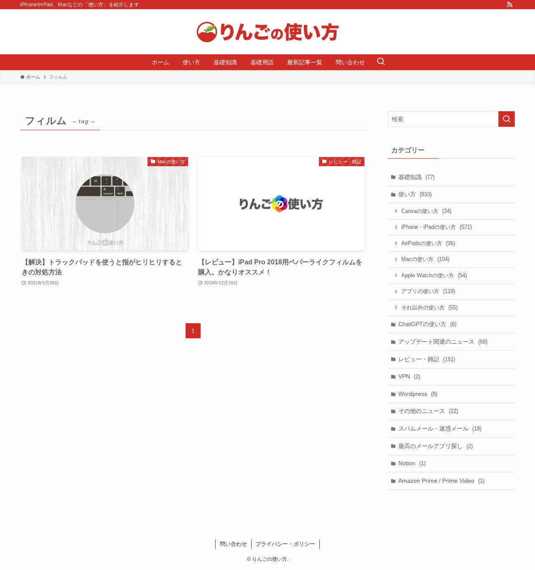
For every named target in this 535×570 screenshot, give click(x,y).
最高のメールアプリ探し (435, 446)
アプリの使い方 (428, 291)
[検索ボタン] (381, 62)
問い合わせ (233, 544)
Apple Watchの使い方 (434, 275)
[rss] (509, 4)
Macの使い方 (425, 259)
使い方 (415, 194)
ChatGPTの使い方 (427, 324)
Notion (411, 463)
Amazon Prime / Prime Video (441, 480)
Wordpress (417, 393)
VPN (409, 376)
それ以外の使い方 (429, 307)
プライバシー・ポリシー (285, 544)
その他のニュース (428, 411)
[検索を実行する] (506, 119)
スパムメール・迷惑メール (440, 428)
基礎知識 (416, 177)
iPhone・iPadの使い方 (436, 227)
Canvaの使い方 (426, 211)
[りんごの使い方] (267, 31)
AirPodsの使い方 (428, 243)
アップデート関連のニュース (442, 341)
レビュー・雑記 (426, 359)
